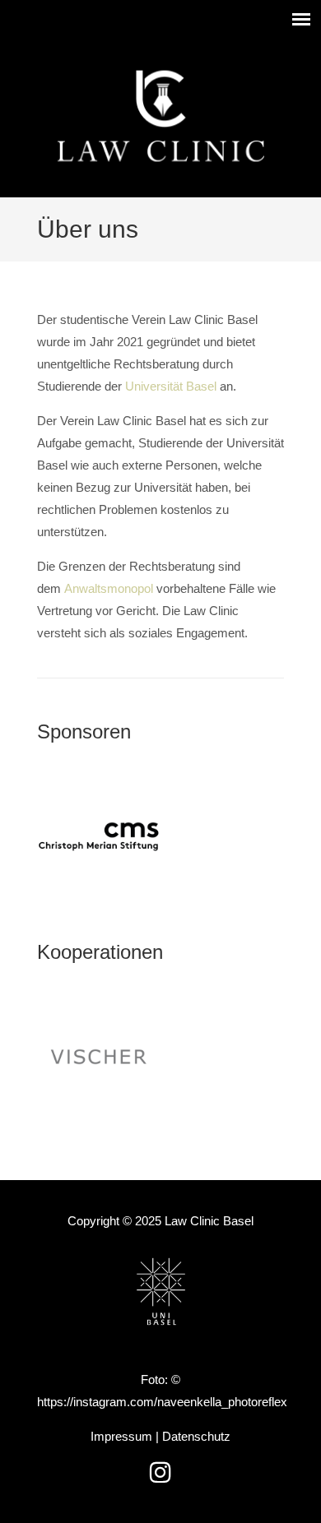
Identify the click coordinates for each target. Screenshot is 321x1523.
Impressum (121, 1436)
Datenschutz (196, 1436)
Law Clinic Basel (160, 116)
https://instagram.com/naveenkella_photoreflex (162, 1402)
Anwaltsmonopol (108, 588)
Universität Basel (170, 386)
